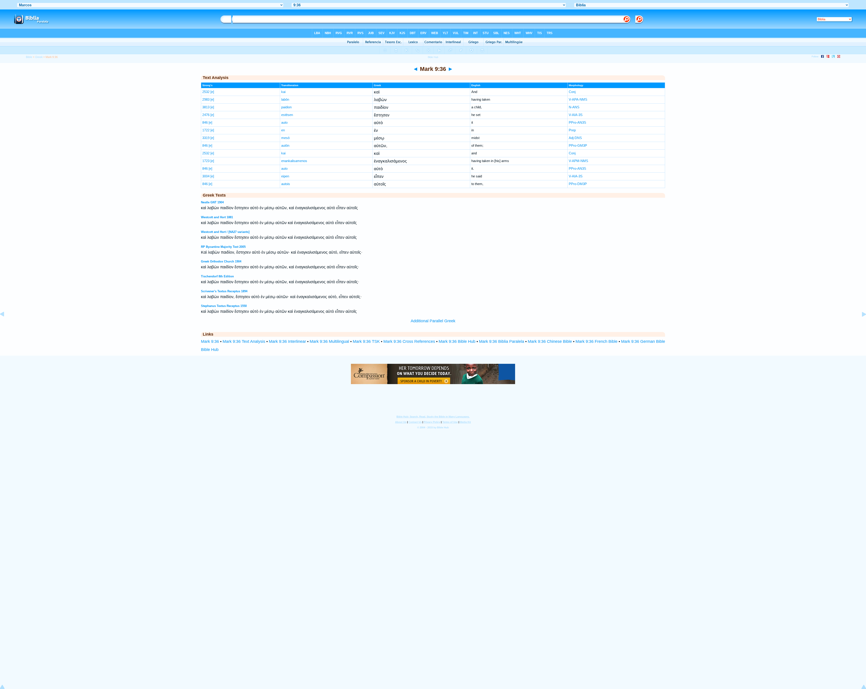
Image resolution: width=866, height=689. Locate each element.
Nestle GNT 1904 (212, 202)
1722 (206, 130)
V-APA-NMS (578, 99)
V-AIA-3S (576, 115)
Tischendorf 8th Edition (217, 276)
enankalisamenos (294, 161)
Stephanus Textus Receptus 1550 (224, 306)
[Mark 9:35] (5, 324)
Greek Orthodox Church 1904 (221, 261)
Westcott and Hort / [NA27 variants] (225, 232)
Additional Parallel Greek (433, 321)
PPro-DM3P (578, 184)
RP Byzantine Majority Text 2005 (223, 246)
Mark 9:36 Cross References (409, 341)
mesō (285, 138)
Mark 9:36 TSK (366, 341)
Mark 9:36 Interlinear (287, 341)
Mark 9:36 (210, 341)
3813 (206, 107)
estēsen (287, 115)
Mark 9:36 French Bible (596, 341)
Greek (39, 57)
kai (283, 92)
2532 (206, 92)
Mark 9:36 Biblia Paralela (501, 341)
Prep (572, 130)
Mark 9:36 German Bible (643, 341)
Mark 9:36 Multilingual (329, 341)
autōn (285, 145)
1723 (206, 161)
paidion (286, 107)
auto (284, 122)
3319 (206, 138)
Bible (29, 57)
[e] (212, 92)
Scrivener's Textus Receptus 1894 (224, 291)
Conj (572, 92)
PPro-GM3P (578, 145)
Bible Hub (210, 349)
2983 (206, 99)
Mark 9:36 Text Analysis (244, 341)
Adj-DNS (575, 138)
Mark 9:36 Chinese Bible (550, 341)
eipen (285, 176)
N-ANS (574, 107)
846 (205, 122)
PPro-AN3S (577, 122)
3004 (206, 176)
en (283, 130)
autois (285, 184)
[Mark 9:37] (860, 324)
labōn (285, 99)
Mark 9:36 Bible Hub (457, 341)
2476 (206, 115)
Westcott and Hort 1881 (217, 217)
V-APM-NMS (578, 161)
